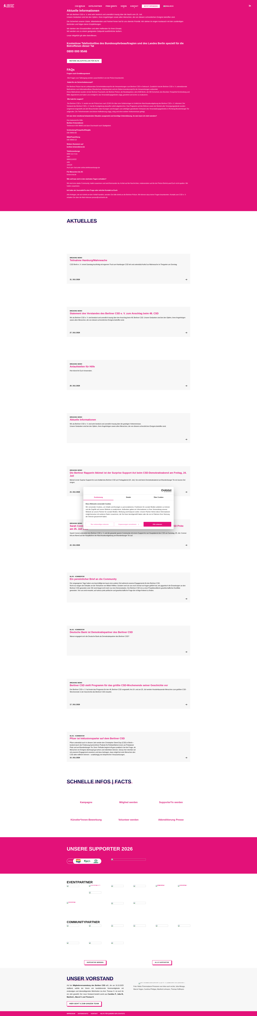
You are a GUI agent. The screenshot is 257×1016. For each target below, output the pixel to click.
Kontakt (134, 6)
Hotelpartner (95, 6)
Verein (124, 6)
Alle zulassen (157, 524)
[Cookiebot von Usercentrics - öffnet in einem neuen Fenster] (162, 490)
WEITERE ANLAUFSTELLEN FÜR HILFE (84, 61)
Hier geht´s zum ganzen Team (84, 1003)
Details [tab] (128, 497)
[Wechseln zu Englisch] (168, 9)
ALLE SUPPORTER (162, 962)
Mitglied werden (128, 802)
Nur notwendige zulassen (100, 524)
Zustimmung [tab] (98, 497)
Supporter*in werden (171, 802)
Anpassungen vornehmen (127, 524)
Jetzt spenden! (151, 6)
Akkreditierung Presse (171, 819)
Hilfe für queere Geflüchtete (112, 1013)
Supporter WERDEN (95, 962)
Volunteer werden (128, 819)
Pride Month (111, 6)
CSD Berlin (80, 6)
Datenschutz (83, 1013)
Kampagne (86, 802)
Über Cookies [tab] (158, 497)
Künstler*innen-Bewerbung (86, 819)
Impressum (71, 1013)
